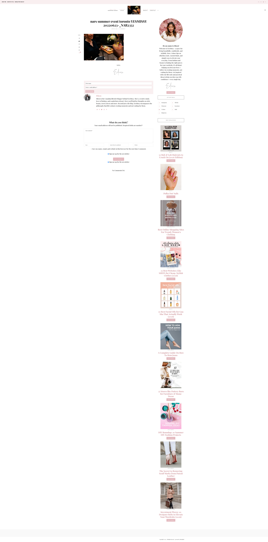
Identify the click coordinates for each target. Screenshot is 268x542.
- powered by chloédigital (179, 539)
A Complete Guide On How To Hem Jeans (171, 354)
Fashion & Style (171, 227)
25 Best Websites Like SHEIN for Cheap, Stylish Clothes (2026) (171, 273)
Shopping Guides (113, 10)
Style (122, 10)
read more (171, 92)
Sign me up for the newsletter (119, 154)
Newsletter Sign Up (19, 1)
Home (170, 388)
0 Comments (122, 28)
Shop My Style (10, 1)
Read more (171, 160)
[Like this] (79, 53)
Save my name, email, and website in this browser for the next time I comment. (119, 149)
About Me (4, 1)
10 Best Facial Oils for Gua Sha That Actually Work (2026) (170, 314)
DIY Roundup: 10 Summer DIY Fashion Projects (170, 433)
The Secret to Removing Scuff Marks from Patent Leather (171, 473)
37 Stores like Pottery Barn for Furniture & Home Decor (171, 394)
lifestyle (153, 10)
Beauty (145, 10)
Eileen (98, 96)
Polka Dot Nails (170, 193)
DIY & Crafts (171, 350)
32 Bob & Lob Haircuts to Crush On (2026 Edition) (171, 156)
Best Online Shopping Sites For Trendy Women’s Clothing (171, 232)
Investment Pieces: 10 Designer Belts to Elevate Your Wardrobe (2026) (171, 514)
